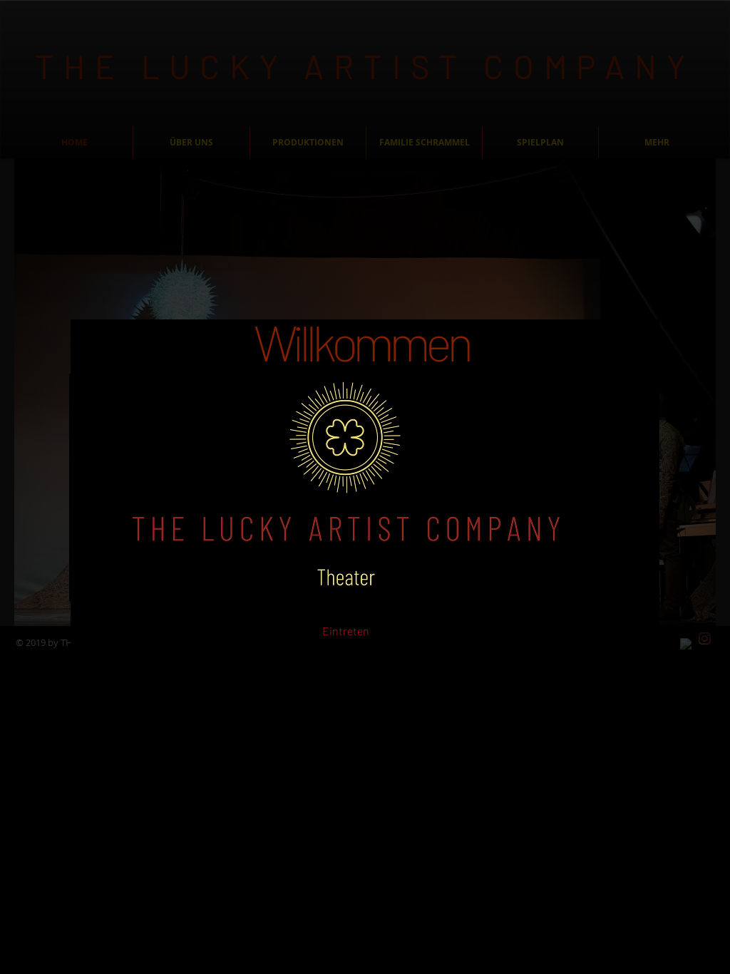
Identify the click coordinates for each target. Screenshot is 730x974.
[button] (345, 631)
